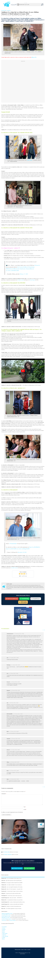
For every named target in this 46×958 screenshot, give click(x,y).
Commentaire (3, 793)
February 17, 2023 (24, 274)
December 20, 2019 (22, 552)
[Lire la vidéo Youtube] (23, 371)
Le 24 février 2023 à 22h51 (14, 762)
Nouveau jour (4, 920)
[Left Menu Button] (1, 4)
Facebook (3, 928)
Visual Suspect (32, 279)
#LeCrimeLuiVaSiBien (22, 267)
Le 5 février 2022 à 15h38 (13, 673)
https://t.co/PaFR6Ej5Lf (34, 547)
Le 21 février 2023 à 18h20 (15, 749)
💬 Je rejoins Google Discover (29, 868)
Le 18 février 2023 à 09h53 (14, 731)
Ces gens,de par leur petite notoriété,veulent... (13, 893)
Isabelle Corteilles (17, 15)
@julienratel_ (23, 268)
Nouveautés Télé (3, 10)
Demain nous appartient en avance (7, 913)
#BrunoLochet (17, 268)
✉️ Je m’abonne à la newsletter (17, 868)
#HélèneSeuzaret (9, 268)
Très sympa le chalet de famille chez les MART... (14, 882)
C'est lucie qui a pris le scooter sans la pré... (14, 895)
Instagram (3, 929)
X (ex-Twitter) (4, 926)
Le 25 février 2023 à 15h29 (14, 779)
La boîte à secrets (20, 279)
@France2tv (37, 265)
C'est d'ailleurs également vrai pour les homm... (14, 908)
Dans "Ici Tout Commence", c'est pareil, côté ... (15, 889)
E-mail (25, 809)
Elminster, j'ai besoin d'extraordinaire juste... (14, 906)
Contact (22, 949)
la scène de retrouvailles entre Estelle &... (17, 904)
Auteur (25, 949)
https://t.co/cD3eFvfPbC (11, 548)
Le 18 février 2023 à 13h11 (15, 738)
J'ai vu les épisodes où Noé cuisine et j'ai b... (14, 878)
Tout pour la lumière (12, 920)
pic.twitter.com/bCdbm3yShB (12, 270)
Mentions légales (17, 949)
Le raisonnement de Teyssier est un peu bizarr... (15, 899)
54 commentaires (29, 15)
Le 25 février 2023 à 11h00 (14, 770)
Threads (3, 930)
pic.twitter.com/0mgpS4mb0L (23, 548)
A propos (28, 949)
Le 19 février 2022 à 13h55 (15, 690)
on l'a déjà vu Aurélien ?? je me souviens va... (14, 884)
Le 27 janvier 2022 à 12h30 (14, 657)
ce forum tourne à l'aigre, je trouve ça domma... (15, 891)
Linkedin (3, 937)
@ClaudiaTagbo (31, 267)
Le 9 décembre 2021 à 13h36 (19, 633)
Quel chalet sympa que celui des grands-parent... (14, 880)
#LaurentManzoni (30, 268)
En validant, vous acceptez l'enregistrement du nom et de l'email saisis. (12, 812)
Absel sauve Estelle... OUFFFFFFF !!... (16, 897)
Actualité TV (9, 10)
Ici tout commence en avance (6, 916)
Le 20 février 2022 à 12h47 (13, 702)
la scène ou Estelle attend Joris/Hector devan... (17, 902)
